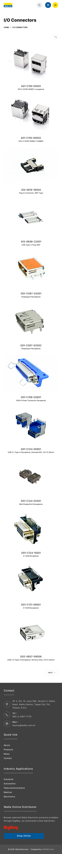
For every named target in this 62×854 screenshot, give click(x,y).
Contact (8, 758)
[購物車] (48, 5)
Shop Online (24, 835)
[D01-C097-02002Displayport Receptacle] (31, 321)
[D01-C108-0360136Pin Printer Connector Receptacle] (31, 373)
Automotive (10, 783)
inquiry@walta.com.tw (23, 725)
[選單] (55, 5)
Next (50, 673)
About (7, 745)
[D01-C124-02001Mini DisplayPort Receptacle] (31, 477)
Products (8, 749)
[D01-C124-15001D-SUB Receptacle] (31, 529)
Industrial (8, 779)
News (7, 754)
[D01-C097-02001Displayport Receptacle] (31, 269)
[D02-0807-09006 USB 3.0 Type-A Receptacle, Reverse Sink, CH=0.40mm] (31, 632)
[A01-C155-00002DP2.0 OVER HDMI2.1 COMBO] (31, 114)
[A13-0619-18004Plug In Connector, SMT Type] (31, 165)
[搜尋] (39, 5)
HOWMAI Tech (47, 849)
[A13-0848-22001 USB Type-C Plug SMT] (31, 217)
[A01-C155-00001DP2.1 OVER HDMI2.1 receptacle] (31, 62)
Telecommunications (14, 788)
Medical (8, 792)
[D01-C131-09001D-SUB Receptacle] (31, 580)
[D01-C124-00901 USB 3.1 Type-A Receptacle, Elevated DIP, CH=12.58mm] (31, 425)
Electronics (9, 796)
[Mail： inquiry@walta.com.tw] (7, 723)
